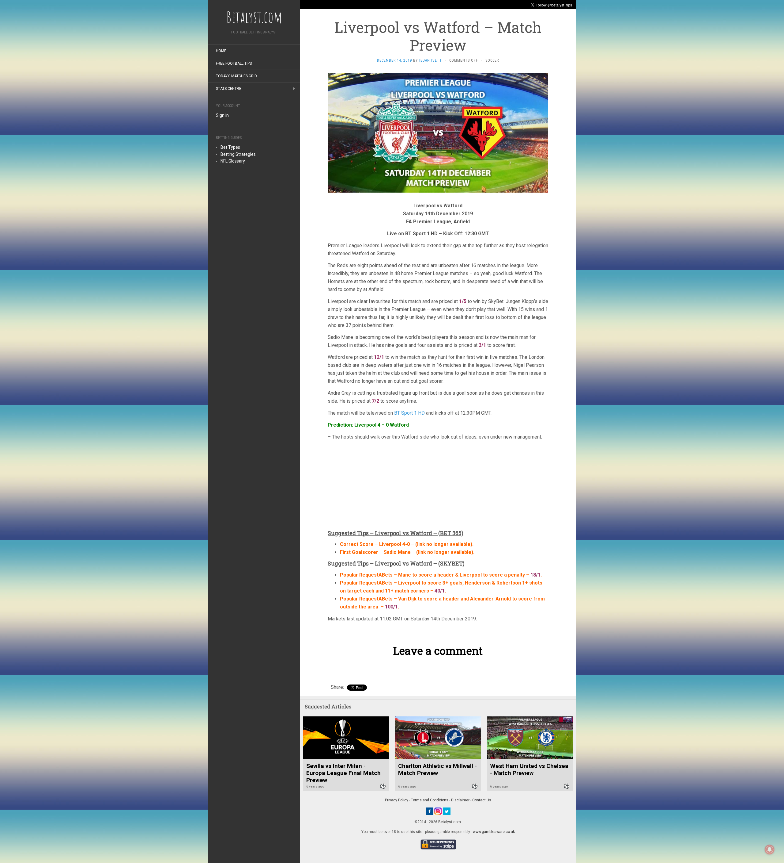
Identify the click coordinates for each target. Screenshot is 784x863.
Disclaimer (460, 800)
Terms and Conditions (429, 800)
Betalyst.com (254, 17)
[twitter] (446, 811)
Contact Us (481, 800)
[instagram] (438, 811)
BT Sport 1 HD (410, 413)
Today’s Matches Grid (236, 76)
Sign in (222, 115)
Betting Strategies (238, 154)
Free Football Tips (234, 63)
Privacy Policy (396, 800)
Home (221, 51)
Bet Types (230, 147)
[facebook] (429, 811)
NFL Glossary (233, 161)
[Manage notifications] (770, 849)
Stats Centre (228, 88)
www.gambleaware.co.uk (494, 832)
